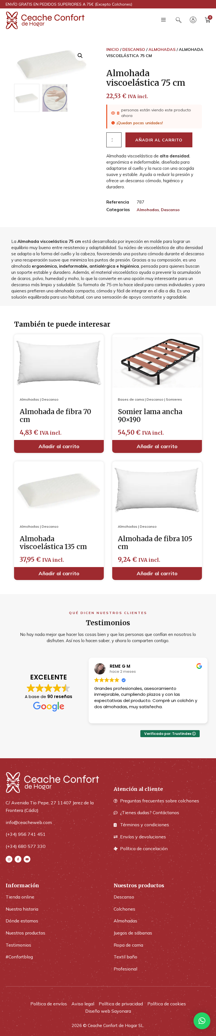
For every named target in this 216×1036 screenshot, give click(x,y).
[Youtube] (27, 859)
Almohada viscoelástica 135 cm (53, 542)
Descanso (133, 49)
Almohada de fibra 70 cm (55, 415)
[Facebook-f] (18, 859)
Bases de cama (131, 399)
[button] (163, 20)
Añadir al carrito (159, 140)
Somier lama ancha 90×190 (150, 415)
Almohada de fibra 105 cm (155, 542)
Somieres (174, 399)
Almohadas (162, 49)
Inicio (112, 49)
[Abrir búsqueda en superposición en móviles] (178, 20)
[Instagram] (9, 859)
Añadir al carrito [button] (59, 446)
